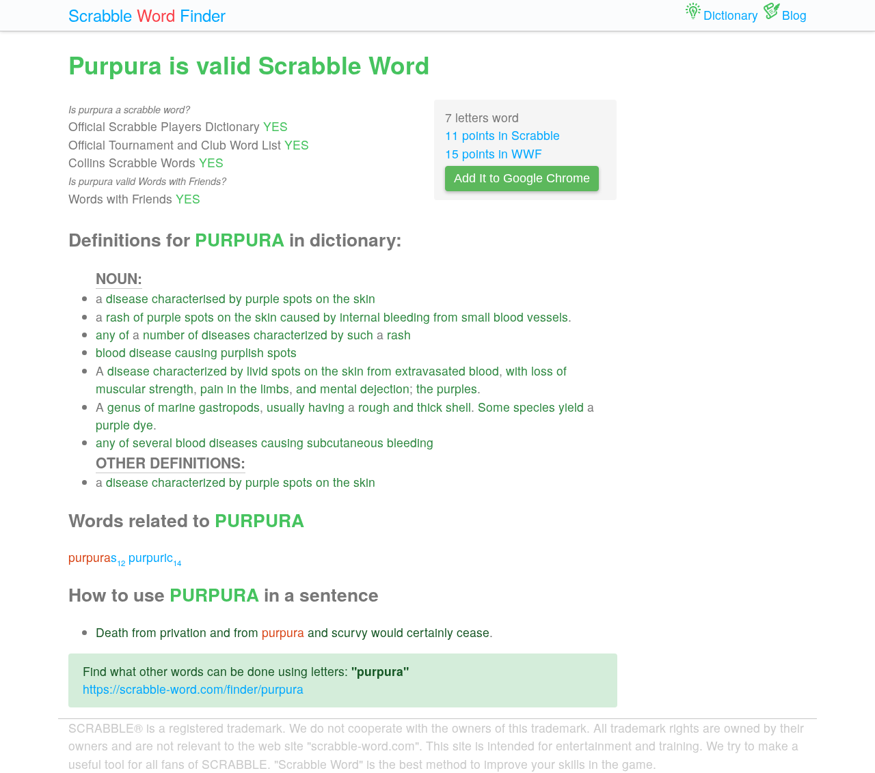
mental (338, 388)
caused (300, 316)
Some (494, 406)
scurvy (350, 632)
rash (118, 316)
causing (196, 352)
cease (473, 632)
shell (458, 406)
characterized (290, 334)
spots (297, 298)
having (326, 406)
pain (212, 388)
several (152, 442)
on (322, 298)
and (306, 388)
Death (112, 632)
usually (286, 406)
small (475, 316)
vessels (547, 316)
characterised (189, 298)
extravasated (430, 370)
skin (364, 298)
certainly (430, 632)
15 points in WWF (493, 153)
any (106, 334)
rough (374, 406)
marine (177, 406)
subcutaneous (345, 442)
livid (257, 370)
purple (262, 298)
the (341, 298)
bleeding (406, 316)
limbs (274, 388)
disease (127, 298)
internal (360, 316)
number (164, 334)
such (360, 334)
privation (183, 632)
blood (509, 316)
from (445, 316)
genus (124, 406)
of (138, 316)
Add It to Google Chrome (522, 178)
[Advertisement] (722, 253)
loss (542, 370)
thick (429, 406)
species (534, 406)
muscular (121, 388)
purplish (242, 352)
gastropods (229, 406)
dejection (384, 388)
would (387, 632)
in (232, 388)
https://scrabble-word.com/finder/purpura (193, 688)
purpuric (155, 556)
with (517, 370)
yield (571, 406)
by (235, 298)
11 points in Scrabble (502, 134)
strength (171, 388)
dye (143, 424)
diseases (226, 334)
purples (457, 388)
